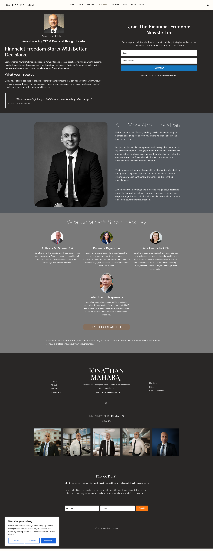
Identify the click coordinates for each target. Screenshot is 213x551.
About (80, 5)
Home (71, 5)
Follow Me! (106, 420)
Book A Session (137, 5)
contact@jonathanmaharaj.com (107, 392)
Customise (16, 541)
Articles (90, 5)
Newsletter (103, 5)
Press (125, 5)
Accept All (48, 541)
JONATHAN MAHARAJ (18, 4)
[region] (32, 531)
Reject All (32, 541)
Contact (115, 5)
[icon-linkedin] (208, 5)
